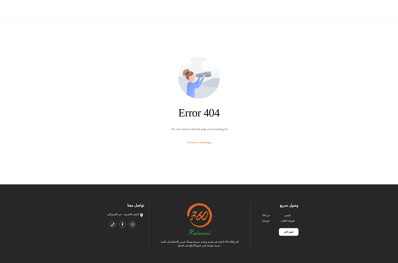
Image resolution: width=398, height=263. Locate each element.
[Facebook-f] (122, 224)
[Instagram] (132, 224)
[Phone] (112, 224)
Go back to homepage (199, 142)
